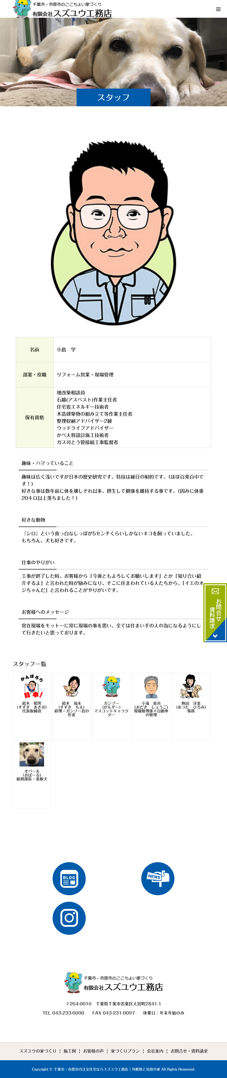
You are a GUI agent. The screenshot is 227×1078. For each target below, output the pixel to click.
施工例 (70, 1051)
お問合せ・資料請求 (189, 1051)
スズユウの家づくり (37, 1051)
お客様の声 (93, 1051)
